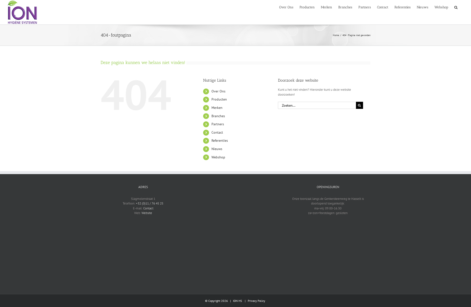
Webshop (218, 157)
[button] (456, 7)
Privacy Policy (256, 301)
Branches (218, 116)
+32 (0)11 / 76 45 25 (149, 203)
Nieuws (216, 149)
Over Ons (218, 91)
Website (147, 213)
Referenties (219, 140)
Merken (216, 107)
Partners (217, 124)
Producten (219, 99)
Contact (217, 132)
